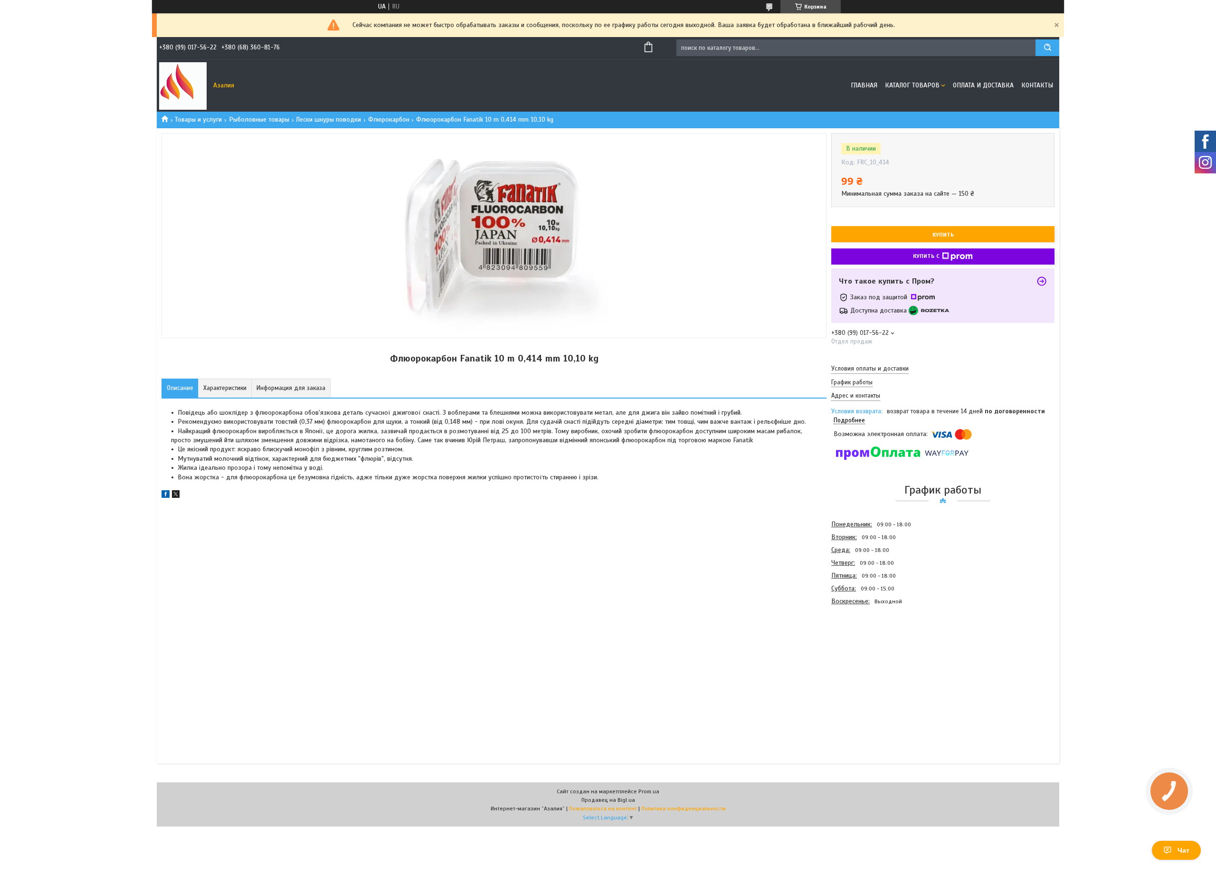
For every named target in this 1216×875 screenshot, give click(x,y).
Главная (864, 85)
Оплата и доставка (983, 85)
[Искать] (1047, 47)
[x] (176, 496)
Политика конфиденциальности (683, 808)
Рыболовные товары (259, 119)
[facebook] (166, 496)
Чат (1183, 850)
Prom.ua (648, 791)
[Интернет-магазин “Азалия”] (183, 85)
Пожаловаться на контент (603, 808)
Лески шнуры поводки (328, 119)
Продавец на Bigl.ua (608, 800)
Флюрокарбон (388, 119)
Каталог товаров (912, 85)
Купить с (926, 256)
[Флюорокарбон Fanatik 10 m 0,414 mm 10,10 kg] (865, 659)
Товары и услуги (198, 119)
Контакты (1037, 85)
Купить (943, 234)
